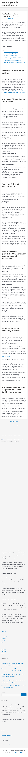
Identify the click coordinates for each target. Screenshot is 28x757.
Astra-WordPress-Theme (17, 752)
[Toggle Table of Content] (3, 50)
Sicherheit (4, 651)
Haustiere (4, 644)
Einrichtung (4, 18)
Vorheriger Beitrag (14, 421)
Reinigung (4, 649)
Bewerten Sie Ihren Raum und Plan (11, 52)
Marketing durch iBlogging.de (8, 744)
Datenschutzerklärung (7, 735)
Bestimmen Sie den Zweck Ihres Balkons (12, 53)
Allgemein (4, 631)
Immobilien (4, 647)
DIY (2, 633)
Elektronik (4, 638)
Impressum (4, 730)
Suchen (3, 692)
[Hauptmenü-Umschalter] (25, 3)
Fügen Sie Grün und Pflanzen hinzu (11, 55)
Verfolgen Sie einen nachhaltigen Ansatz (12, 60)
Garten (3, 640)
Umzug (3, 653)
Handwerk (4, 642)
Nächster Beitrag (14, 424)
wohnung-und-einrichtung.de (9, 3)
